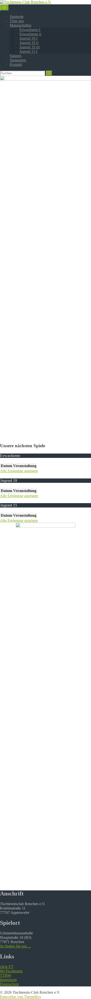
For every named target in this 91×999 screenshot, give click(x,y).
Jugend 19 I (28, 38)
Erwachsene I (29, 30)
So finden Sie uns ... (15, 946)
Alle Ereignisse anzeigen (19, 471)
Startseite (17, 17)
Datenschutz (9, 984)
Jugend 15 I (28, 51)
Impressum (8, 980)
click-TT (6, 967)
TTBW (5, 975)
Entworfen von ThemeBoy (20, 997)
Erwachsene (30, 34)
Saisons (15, 56)
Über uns (17, 21)
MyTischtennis (11, 971)
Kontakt (16, 64)
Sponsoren (18, 60)
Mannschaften (20, 25)
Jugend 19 (29, 43)
